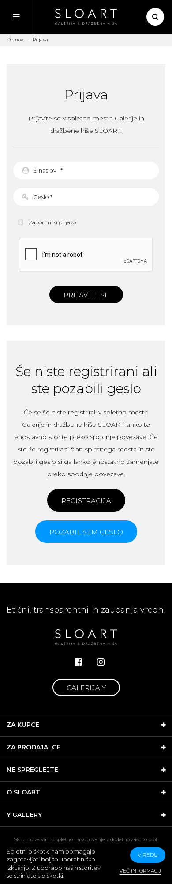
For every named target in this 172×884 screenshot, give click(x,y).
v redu (148, 854)
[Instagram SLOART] (101, 662)
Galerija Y (86, 688)
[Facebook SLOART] (78, 662)
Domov (15, 40)
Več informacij (140, 871)
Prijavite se (86, 295)
